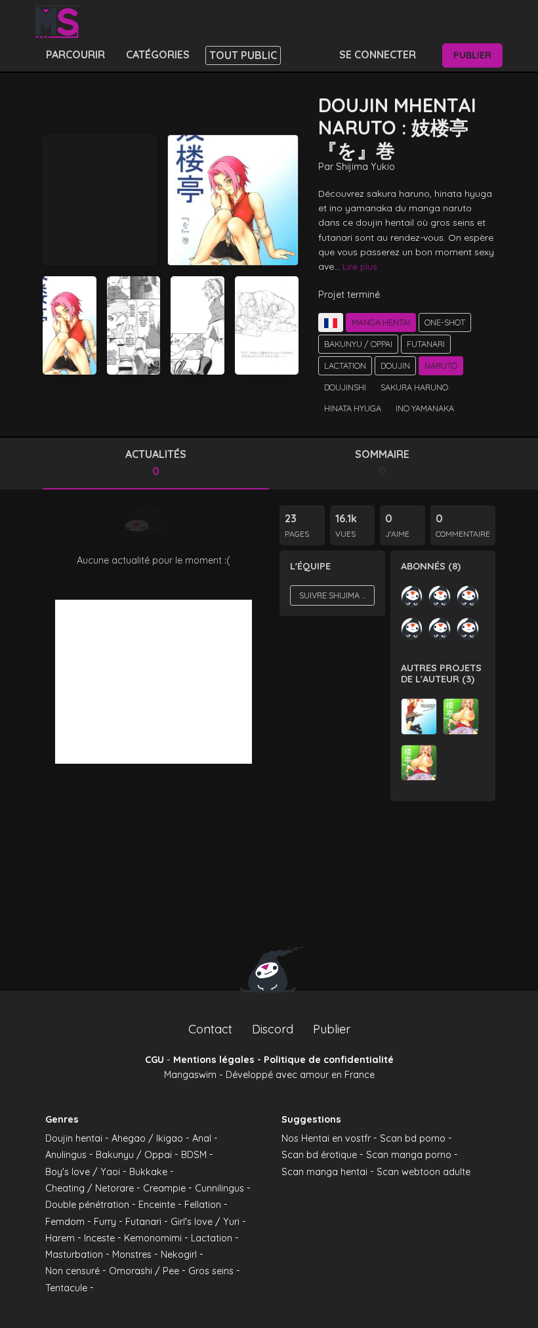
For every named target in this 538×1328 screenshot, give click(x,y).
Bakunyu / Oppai (358, 344)
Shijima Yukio (365, 167)
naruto (440, 365)
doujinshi (345, 387)
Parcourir (75, 54)
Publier (472, 55)
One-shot (444, 322)
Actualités (155, 462)
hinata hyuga (352, 408)
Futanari (426, 344)
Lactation (345, 365)
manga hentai (381, 322)
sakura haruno (414, 387)
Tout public (243, 55)
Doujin (395, 365)
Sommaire (382, 462)
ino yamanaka (425, 408)
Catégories (158, 54)
